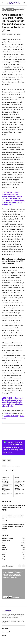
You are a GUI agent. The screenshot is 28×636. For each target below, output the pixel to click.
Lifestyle (4, 547)
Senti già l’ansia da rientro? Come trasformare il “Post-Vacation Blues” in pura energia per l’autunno (13, 526)
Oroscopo (4, 549)
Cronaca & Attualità (10, 8)
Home (3, 8)
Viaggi (3, 559)
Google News (14, 444)
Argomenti (5, 628)
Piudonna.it (7, 413)
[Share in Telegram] (9, 470)
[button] (3, 2)
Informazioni (6, 632)
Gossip (16, 493)
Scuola (3, 556)
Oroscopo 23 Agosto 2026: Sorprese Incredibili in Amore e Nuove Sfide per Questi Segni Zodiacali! (13, 507)
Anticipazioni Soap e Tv (7, 538)
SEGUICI (8, 447)
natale (9, 460)
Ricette (3, 552)
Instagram (14, 416)
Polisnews (13, 621)
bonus (4, 460)
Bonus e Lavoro (6, 540)
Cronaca (4, 34)
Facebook (7, 416)
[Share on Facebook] (3, 470)
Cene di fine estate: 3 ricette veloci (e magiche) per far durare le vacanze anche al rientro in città (13, 516)
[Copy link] (12, 470)
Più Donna (18, 621)
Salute (3, 554)
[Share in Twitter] (6, 470)
